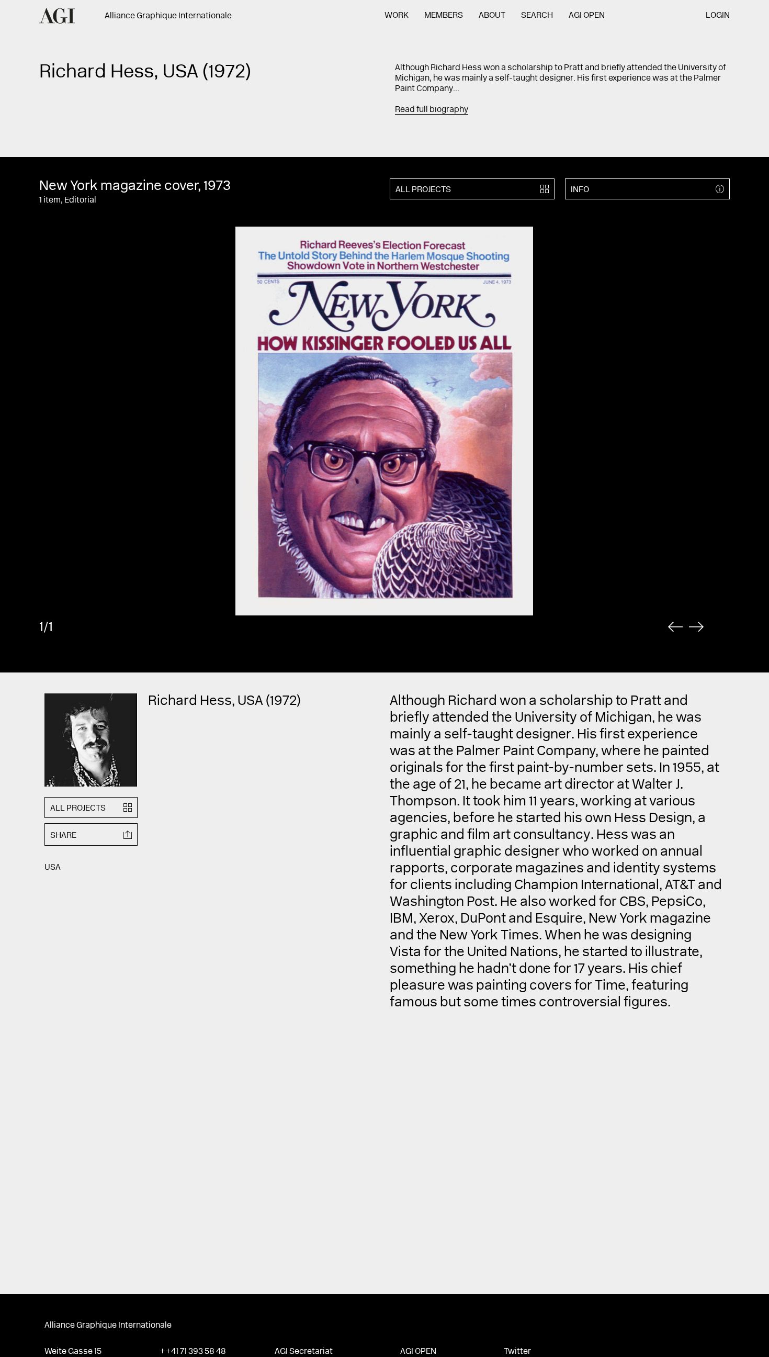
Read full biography (431, 110)
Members (443, 16)
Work (396, 16)
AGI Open (587, 16)
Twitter (517, 1352)
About (492, 16)
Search (537, 16)
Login (718, 16)
